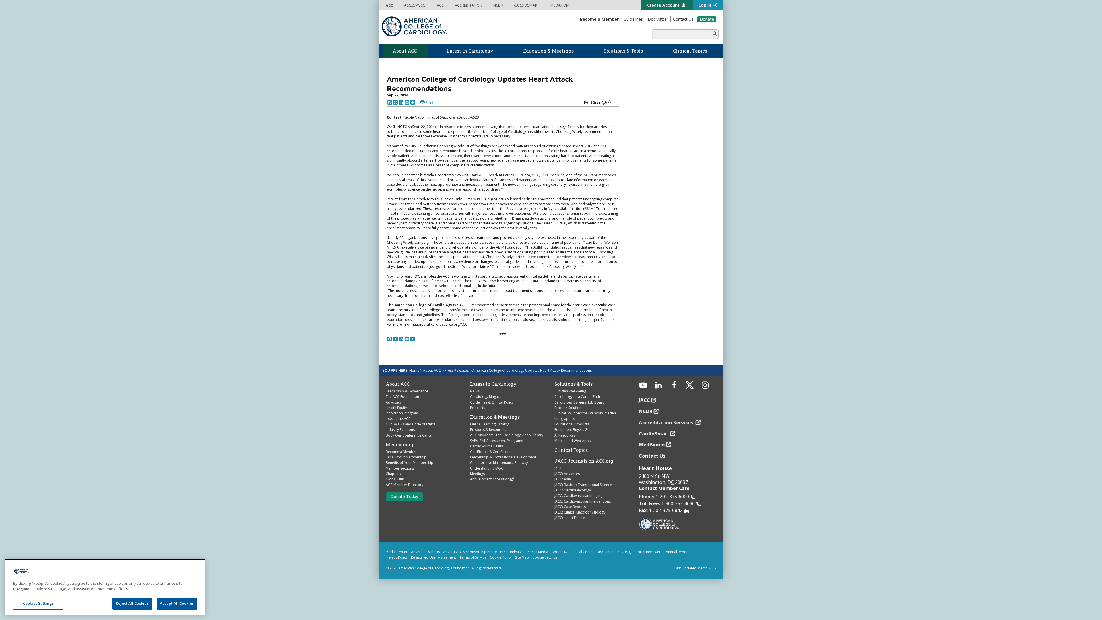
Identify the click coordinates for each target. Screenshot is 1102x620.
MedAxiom (652, 444)
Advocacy (393, 402)
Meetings (477, 473)
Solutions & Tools (573, 384)
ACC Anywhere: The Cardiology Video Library (506, 435)
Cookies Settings (38, 603)
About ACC (432, 370)
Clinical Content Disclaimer (592, 551)
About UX (559, 551)
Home (414, 370)
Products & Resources (488, 429)
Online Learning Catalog (489, 424)
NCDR (646, 411)
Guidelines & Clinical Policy (491, 402)
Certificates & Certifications (492, 451)
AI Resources (564, 435)
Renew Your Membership (406, 457)
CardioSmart (654, 433)
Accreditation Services (666, 422)
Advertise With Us (425, 551)
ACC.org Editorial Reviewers (639, 551)
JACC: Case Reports (570, 506)
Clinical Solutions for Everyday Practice (585, 413)
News (474, 391)
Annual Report (677, 551)
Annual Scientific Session (489, 479)
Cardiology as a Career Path (577, 396)
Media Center (397, 551)
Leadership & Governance (407, 391)
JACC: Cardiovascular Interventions (582, 501)
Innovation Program (402, 413)
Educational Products (571, 424)
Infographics (564, 418)
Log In (705, 5)
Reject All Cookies (132, 603)
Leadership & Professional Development (503, 457)
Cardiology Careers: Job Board (579, 402)
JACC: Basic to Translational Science (583, 484)
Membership (400, 444)
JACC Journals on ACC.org (583, 461)
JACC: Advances (567, 473)
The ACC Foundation (402, 396)
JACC (558, 468)
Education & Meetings (495, 417)
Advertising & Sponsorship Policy (470, 551)
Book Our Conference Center (409, 435)
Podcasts (477, 407)
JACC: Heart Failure (569, 517)
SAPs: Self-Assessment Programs (496, 440)
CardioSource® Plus (486, 446)
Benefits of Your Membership (409, 462)
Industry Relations (400, 429)
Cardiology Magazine (487, 396)
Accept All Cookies (177, 603)
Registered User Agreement (433, 557)
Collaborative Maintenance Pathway (499, 462)
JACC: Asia (562, 479)
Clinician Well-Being (570, 391)
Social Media (538, 551)
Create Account (664, 5)
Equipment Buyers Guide (574, 429)
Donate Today (404, 496)
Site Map (522, 557)
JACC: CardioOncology (572, 490)
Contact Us (652, 455)
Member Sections (400, 468)
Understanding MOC (486, 468)
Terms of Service (472, 557)
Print (429, 102)
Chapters (393, 473)
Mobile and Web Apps (572, 440)
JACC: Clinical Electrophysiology (579, 512)
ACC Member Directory (404, 484)
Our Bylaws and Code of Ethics (410, 424)
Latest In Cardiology (493, 384)
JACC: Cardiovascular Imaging (578, 495)
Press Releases (457, 370)
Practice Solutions (568, 407)
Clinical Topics (571, 450)
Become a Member (401, 451)
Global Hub (395, 479)
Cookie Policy (501, 557)
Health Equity (396, 407)
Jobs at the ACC (398, 418)
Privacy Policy (397, 557)
